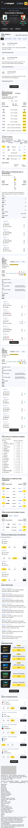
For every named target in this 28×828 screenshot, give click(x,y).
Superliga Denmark (12, 724)
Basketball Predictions (6, 794)
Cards (12, 98)
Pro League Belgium (12, 712)
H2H (16, 101)
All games (12, 261)
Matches (5, 515)
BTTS (5, 98)
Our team (5, 782)
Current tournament (14, 264)
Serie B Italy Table (6, 439)
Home (17, 261)
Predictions (4, 28)
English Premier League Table (8, 799)
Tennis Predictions (5, 795)
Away (23, 261)
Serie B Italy (15, 8)
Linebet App (4, 789)
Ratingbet (3, 8)
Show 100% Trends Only (21, 35)
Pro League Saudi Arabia (6, 808)
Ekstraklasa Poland (5, 809)
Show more (14, 342)
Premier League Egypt (6, 812)
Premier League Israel (6, 807)
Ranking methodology (18, 782)
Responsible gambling (24, 782)
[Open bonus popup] (25, 3)
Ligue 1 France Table (6, 802)
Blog (2, 816)
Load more (14, 86)
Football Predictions (6, 793)
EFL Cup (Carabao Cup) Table (8, 798)
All (12, 101)
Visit (19, 650)
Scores (9, 8)
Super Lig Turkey (5, 805)
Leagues (3, 804)
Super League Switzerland (7, 811)
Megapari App (4, 790)
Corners (9, 98)
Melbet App (4, 788)
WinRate (3, 814)
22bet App (3, 786)
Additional (18, 28)
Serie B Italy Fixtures (6, 537)
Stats (11, 28)
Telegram (21, 3)
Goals (3, 98)
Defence (16, 515)
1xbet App (3, 785)
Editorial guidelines (12, 782)
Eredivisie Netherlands (12, 700)
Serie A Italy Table (5, 803)
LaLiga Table (4, 800)
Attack (10, 515)
